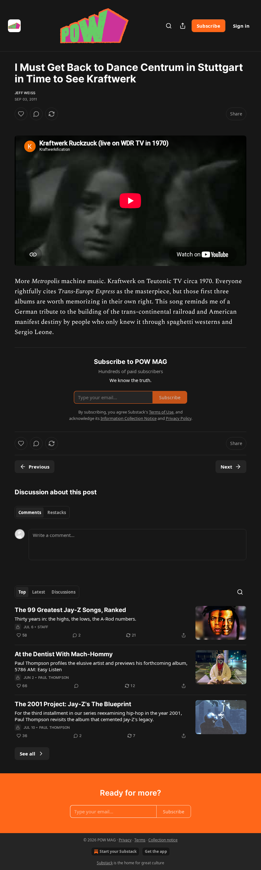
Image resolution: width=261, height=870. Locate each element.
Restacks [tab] (56, 512)
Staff (43, 627)
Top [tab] (22, 592)
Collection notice (163, 840)
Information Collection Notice (129, 418)
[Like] (21, 114)
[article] (130, 623)
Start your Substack (118, 851)
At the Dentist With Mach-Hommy (64, 654)
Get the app (156, 851)
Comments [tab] (29, 512)
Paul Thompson (53, 677)
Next (226, 466)
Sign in (241, 26)
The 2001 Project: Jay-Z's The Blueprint (73, 704)
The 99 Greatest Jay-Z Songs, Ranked (70, 610)
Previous (39, 466)
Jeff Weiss (25, 93)
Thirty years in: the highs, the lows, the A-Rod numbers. (75, 619)
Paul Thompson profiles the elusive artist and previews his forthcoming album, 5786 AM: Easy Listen (101, 666)
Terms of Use (161, 412)
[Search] (168, 25)
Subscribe (208, 26)
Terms (139, 840)
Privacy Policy (178, 418)
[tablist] (42, 512)
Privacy (125, 840)
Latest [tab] (38, 592)
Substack (105, 863)
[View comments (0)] (36, 114)
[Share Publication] (182, 25)
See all (27, 753)
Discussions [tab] (63, 592)
